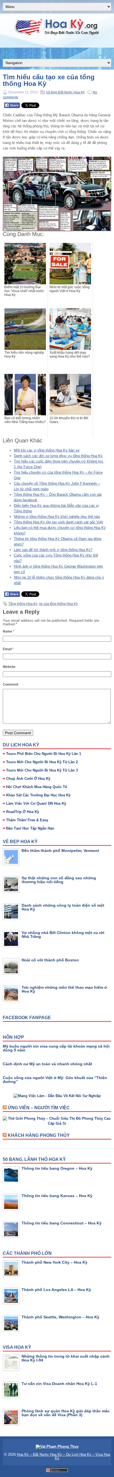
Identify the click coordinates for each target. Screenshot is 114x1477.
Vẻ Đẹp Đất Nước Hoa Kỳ (65, 92)
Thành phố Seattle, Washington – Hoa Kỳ (60, 1317)
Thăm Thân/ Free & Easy (27, 820)
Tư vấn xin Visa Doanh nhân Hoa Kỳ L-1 (59, 1383)
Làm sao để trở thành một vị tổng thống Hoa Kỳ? (53, 550)
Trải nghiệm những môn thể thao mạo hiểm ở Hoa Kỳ (64, 989)
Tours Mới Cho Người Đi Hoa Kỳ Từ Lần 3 (42, 770)
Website (9, 667)
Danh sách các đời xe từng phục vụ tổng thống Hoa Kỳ (58, 456)
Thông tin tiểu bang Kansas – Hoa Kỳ (57, 1195)
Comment (10, 684)
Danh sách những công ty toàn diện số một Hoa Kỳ (63, 907)
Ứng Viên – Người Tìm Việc (39, 1107)
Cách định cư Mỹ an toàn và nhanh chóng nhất (47, 1064)
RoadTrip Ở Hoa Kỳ (22, 812)
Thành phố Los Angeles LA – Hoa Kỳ (56, 1289)
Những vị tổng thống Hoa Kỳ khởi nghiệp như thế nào (57, 517)
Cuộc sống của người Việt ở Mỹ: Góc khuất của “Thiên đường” (55, 1079)
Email (8, 649)
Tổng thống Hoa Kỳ (22, 604)
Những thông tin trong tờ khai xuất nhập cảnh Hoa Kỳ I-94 (66, 1358)
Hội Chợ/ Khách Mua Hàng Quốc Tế (36, 787)
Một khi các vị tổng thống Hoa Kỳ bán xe (46, 450)
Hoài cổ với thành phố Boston (50, 960)
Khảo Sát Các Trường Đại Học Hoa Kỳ (38, 795)
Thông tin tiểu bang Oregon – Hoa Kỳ (57, 1168)
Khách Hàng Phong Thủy (39, 1135)
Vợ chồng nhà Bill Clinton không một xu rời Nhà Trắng (63, 934)
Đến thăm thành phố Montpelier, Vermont (60, 850)
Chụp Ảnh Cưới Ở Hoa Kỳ (28, 778)
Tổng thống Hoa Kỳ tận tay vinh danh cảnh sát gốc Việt (58, 522)
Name (8, 631)
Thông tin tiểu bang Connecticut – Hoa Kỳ (62, 1223)
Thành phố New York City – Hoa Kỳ (54, 1262)
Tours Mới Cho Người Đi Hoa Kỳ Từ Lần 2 (42, 762)
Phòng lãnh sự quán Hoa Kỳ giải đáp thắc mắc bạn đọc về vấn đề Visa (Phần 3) (66, 1413)
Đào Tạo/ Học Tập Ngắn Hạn (30, 828)
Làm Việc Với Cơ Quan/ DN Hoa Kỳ (36, 803)
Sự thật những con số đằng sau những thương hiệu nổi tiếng (59, 880)
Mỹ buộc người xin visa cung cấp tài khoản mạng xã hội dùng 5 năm (56, 1048)
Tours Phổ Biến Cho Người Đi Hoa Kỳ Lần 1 (43, 754)
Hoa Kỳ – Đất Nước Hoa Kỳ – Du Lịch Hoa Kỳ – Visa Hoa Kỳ (63, 1456)
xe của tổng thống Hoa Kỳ (58, 604)
